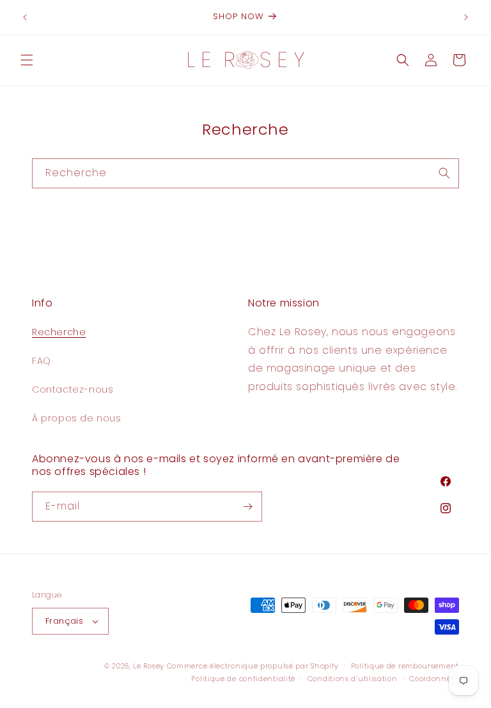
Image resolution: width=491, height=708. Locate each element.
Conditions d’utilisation (353, 679)
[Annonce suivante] (466, 17)
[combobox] (245, 173)
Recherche (59, 332)
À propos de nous (76, 418)
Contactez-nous (72, 389)
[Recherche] (444, 173)
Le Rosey (148, 666)
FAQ (41, 360)
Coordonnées (434, 679)
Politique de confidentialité (243, 679)
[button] (27, 60)
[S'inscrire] (247, 507)
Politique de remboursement (405, 666)
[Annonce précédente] (25, 17)
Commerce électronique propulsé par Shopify (253, 666)
